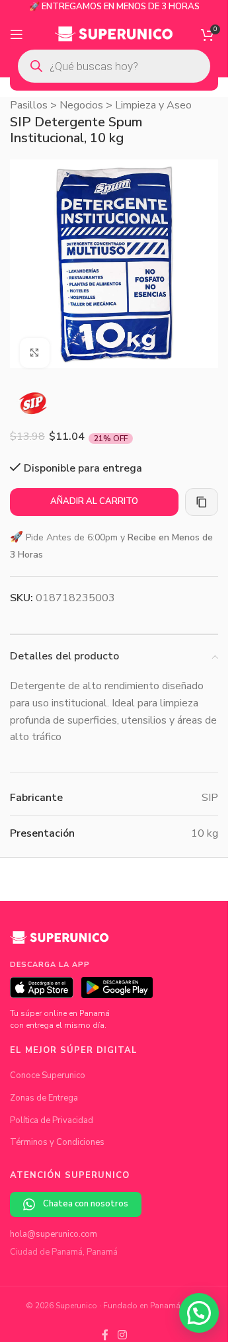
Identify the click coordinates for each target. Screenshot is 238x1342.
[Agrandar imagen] (35, 343)
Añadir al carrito (94, 491)
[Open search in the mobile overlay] (114, 66)
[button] (199, 1313)
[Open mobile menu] (16, 34)
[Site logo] (114, 33)
